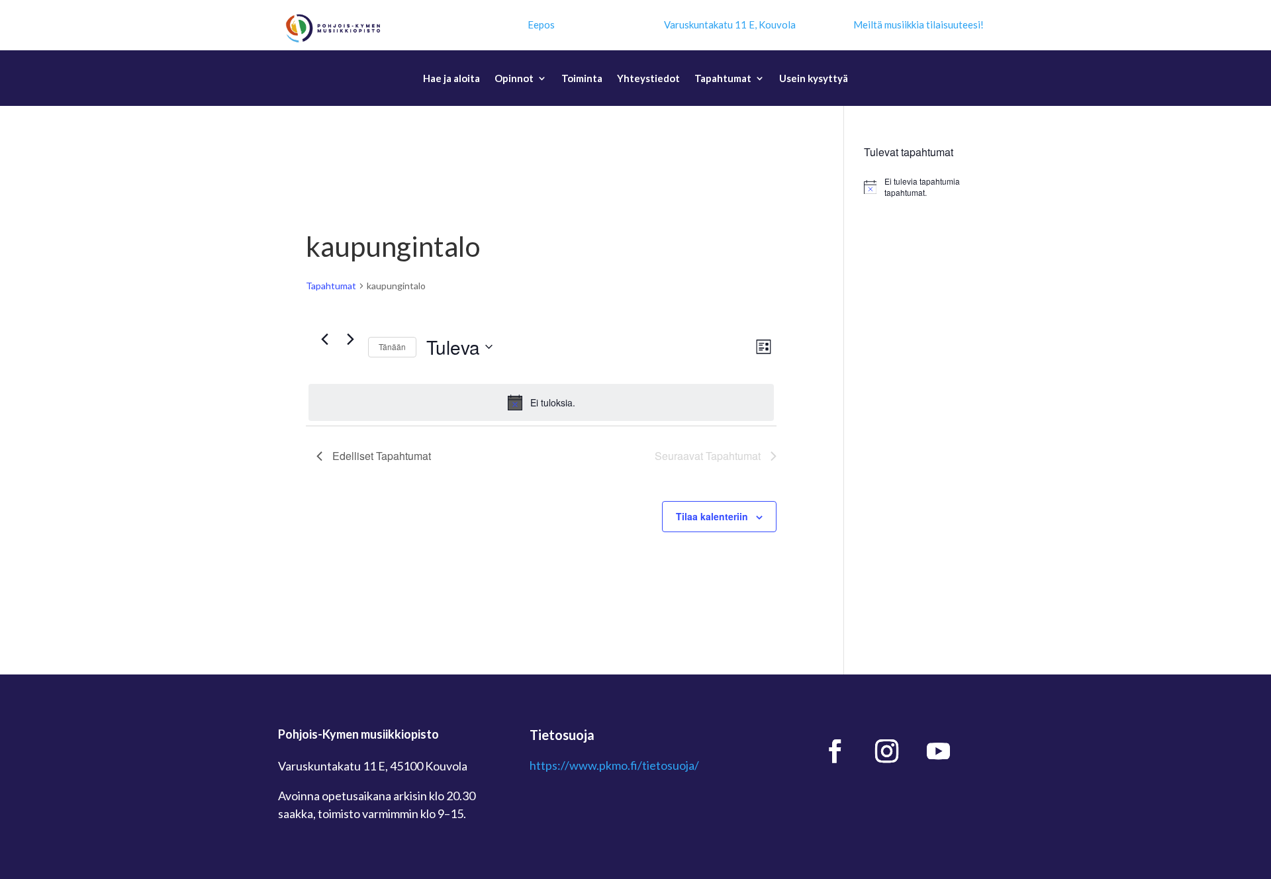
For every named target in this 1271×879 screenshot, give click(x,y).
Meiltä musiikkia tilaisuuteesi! (918, 24)
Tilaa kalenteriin (712, 516)
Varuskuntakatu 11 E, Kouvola (730, 24)
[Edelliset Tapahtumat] (324, 339)
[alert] (541, 402)
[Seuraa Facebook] (835, 751)
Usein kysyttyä (813, 78)
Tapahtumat (722, 78)
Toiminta (581, 78)
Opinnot (514, 78)
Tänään (392, 346)
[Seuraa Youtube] (939, 751)
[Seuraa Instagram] (887, 751)
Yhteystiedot (648, 78)
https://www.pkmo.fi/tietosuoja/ (614, 765)
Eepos (541, 24)
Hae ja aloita (451, 78)
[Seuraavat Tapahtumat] (350, 339)
